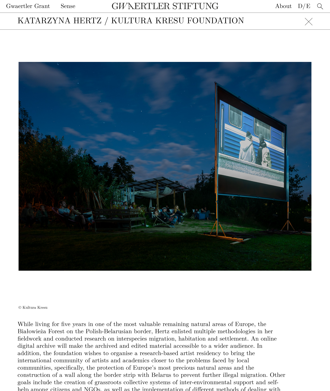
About (283, 6)
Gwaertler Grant (28, 6)
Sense (68, 6)
